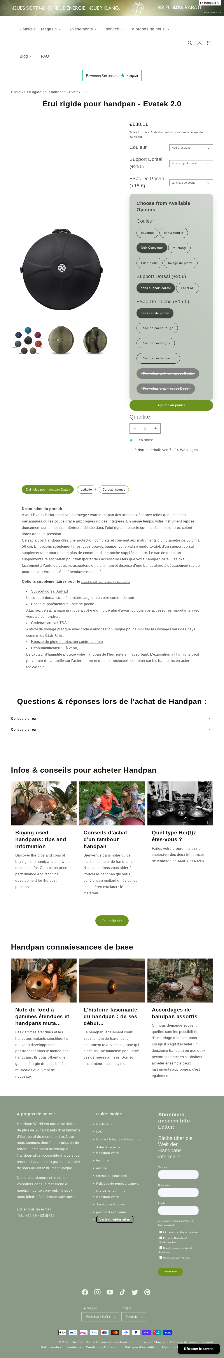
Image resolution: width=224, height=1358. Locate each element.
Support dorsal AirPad (49, 591)
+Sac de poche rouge (157, 328)
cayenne (147, 232)
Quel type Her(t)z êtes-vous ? (174, 836)
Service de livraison (111, 1204)
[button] (52, 29)
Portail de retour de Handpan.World (111, 1193)
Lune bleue (149, 263)
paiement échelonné (111, 1212)
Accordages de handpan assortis (175, 1013)
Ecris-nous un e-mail (34, 1209)
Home (16, 92)
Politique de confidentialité (61, 1347)
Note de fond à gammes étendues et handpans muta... (42, 1016)
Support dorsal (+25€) (146, 163)
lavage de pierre (180, 263)
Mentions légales (175, 1347)
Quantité (140, 417)
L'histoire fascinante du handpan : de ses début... (110, 1016)
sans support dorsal (156, 288)
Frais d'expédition (163, 132)
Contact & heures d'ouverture (118, 1139)
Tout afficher (112, 921)
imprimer (103, 1160)
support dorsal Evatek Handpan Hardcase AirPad (105, 582)
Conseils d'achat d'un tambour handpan (105, 839)
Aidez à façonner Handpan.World (109, 1149)
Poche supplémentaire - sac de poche (62, 604)
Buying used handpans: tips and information (40, 839)
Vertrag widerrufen (114, 1219)
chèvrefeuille (173, 232)
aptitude (86, 489)
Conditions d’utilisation (103, 1347)
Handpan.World (83, 1342)
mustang (179, 248)
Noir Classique (152, 247)
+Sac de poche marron (158, 358)
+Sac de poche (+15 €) (147, 182)
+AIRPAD (187, 288)
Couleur (138, 147)
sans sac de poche (155, 313)
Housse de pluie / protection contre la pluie (67, 642)
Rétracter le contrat (199, 1349)
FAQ (99, 1131)
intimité (101, 1168)
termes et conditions (111, 1175)
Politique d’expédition (141, 1347)
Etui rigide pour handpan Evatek (48, 489)
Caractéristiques (114, 489)
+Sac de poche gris (155, 343)
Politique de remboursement (117, 1183)
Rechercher (105, 1124)
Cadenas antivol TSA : (50, 623)
